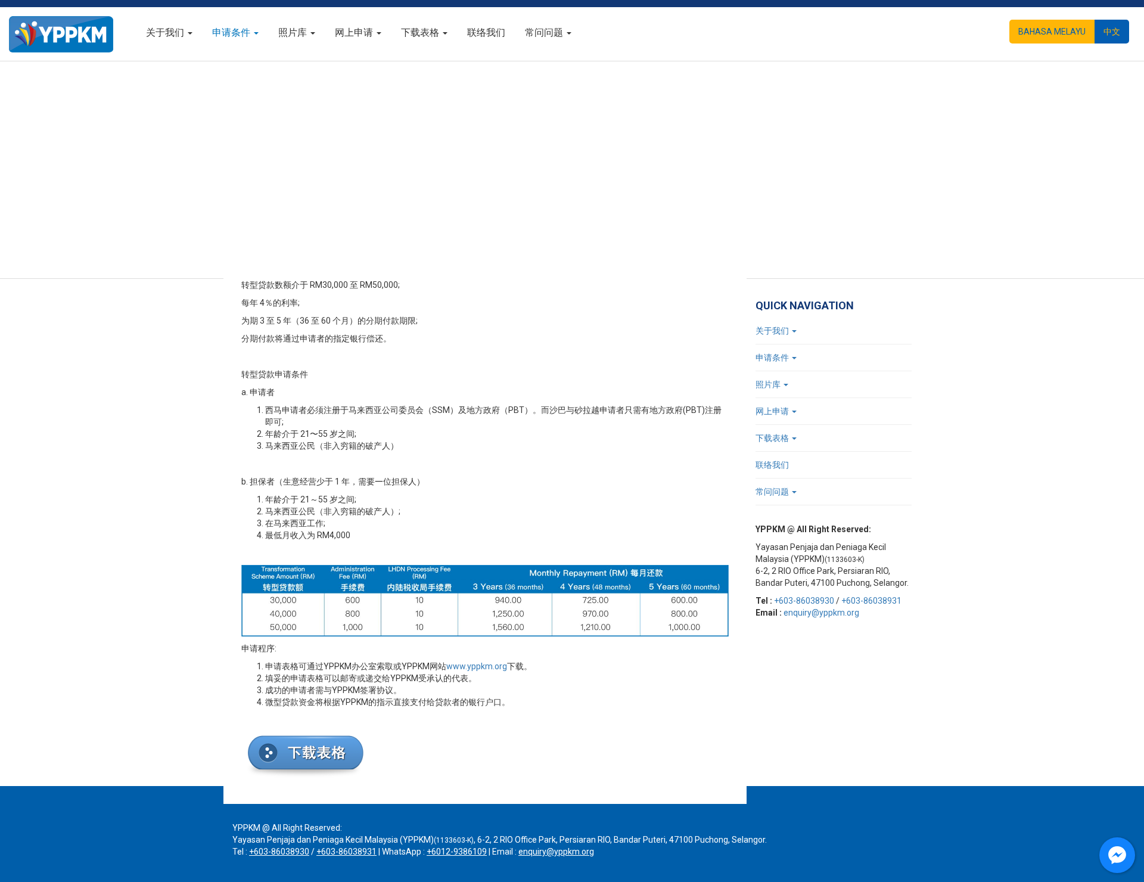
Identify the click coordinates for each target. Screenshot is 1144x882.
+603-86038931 (871, 600)
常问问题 (545, 32)
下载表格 (421, 32)
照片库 (293, 32)
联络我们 (486, 32)
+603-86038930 (804, 600)
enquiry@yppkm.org (821, 612)
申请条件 (232, 32)
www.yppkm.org (476, 666)
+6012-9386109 (457, 851)
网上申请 (355, 32)
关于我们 (166, 32)
